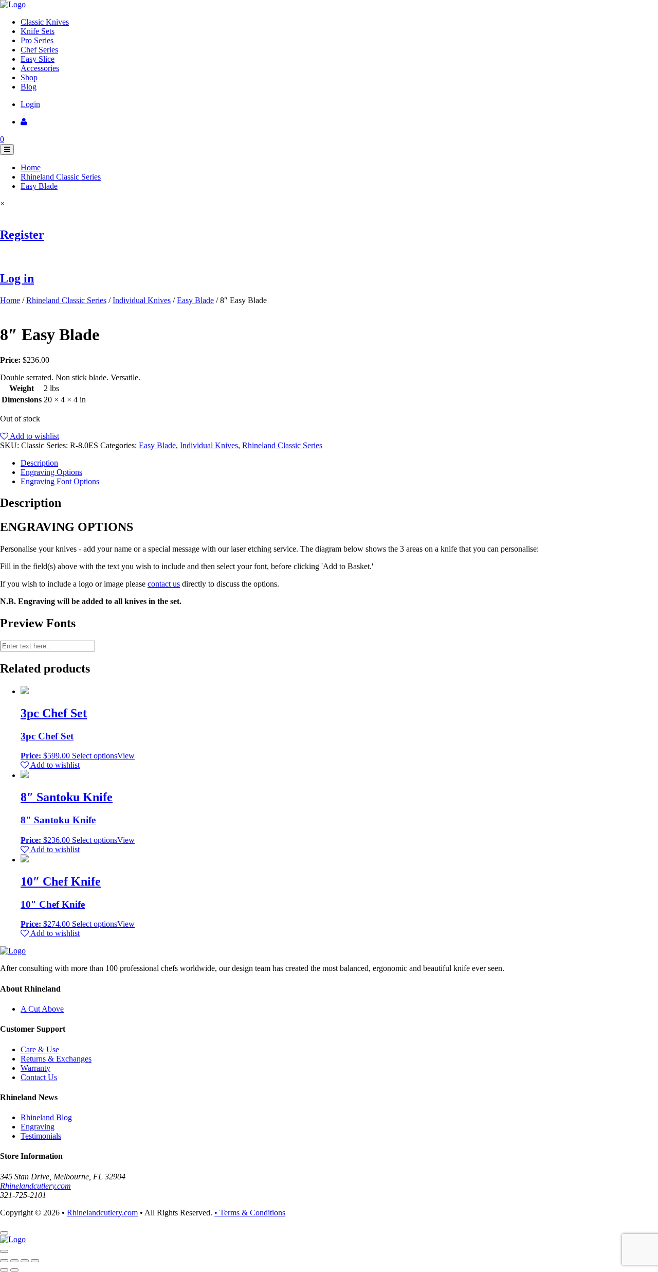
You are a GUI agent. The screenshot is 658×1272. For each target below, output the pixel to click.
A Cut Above (42, 1008)
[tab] (339, 463)
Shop (29, 77)
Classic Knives (45, 21)
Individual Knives (142, 300)
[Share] (14, 1260)
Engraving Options (51, 472)
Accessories (40, 68)
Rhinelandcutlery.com (35, 1185)
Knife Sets (37, 31)
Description (39, 462)
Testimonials (41, 1136)
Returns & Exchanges (56, 1058)
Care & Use (40, 1049)
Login (30, 104)
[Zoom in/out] (35, 1260)
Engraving (37, 1126)
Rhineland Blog (46, 1117)
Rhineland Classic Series (61, 176)
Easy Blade (39, 186)
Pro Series (37, 40)
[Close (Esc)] (4, 1260)
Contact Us (39, 1077)
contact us (164, 583)
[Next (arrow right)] (14, 1269)
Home (31, 167)
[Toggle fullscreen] (25, 1260)
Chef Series (39, 49)
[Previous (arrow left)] (4, 1269)
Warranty (35, 1068)
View (126, 755)
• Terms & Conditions (249, 1212)
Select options (94, 755)
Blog (28, 86)
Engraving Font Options (60, 481)
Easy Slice (37, 59)
